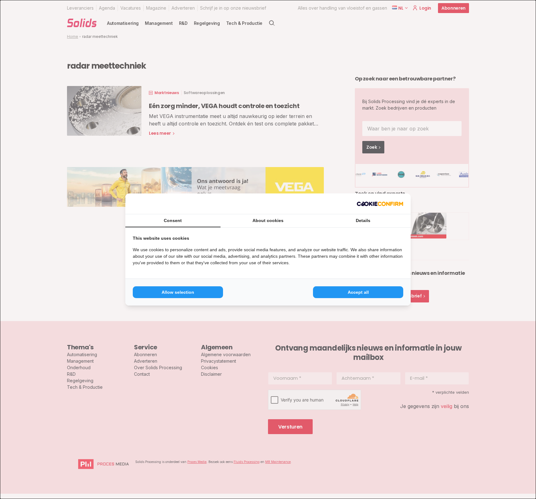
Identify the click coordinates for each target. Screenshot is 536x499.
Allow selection (178, 292)
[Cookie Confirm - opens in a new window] (380, 203)
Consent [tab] (173, 220)
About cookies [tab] (268, 220)
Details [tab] (363, 220)
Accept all (358, 292)
